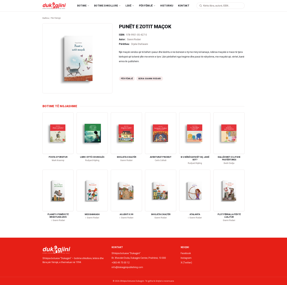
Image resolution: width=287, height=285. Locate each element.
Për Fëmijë (146, 5)
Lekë (128, 5)
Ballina (46, 18)
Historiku (166, 5)
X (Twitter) (186, 262)
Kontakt (183, 5)
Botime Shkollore (106, 5)
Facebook (186, 253)
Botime (82, 5)
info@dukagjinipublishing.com (127, 267)
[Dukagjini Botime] (54, 5)
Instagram (186, 258)
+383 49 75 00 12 (121, 262)
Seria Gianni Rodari (149, 78)
